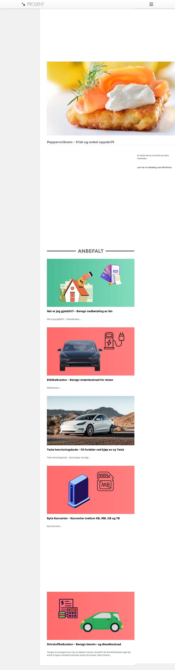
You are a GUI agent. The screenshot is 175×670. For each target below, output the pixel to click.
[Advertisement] (67, 166)
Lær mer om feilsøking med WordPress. (154, 167)
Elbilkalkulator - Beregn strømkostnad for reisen (80, 380)
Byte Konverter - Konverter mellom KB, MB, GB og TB (83, 518)
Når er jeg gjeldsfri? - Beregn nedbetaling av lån (80, 311)
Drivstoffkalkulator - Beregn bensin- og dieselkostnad (84, 644)
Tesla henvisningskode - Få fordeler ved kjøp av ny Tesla (85, 449)
